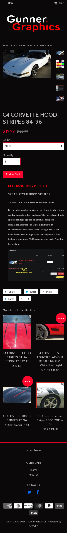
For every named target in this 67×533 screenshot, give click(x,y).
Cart (61, 3)
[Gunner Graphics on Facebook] (38, 492)
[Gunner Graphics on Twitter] (29, 492)
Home (6, 45)
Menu (10, 3)
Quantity (8, 155)
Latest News (33, 450)
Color (6, 140)
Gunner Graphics (36, 521)
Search (33, 470)
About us (34, 474)
